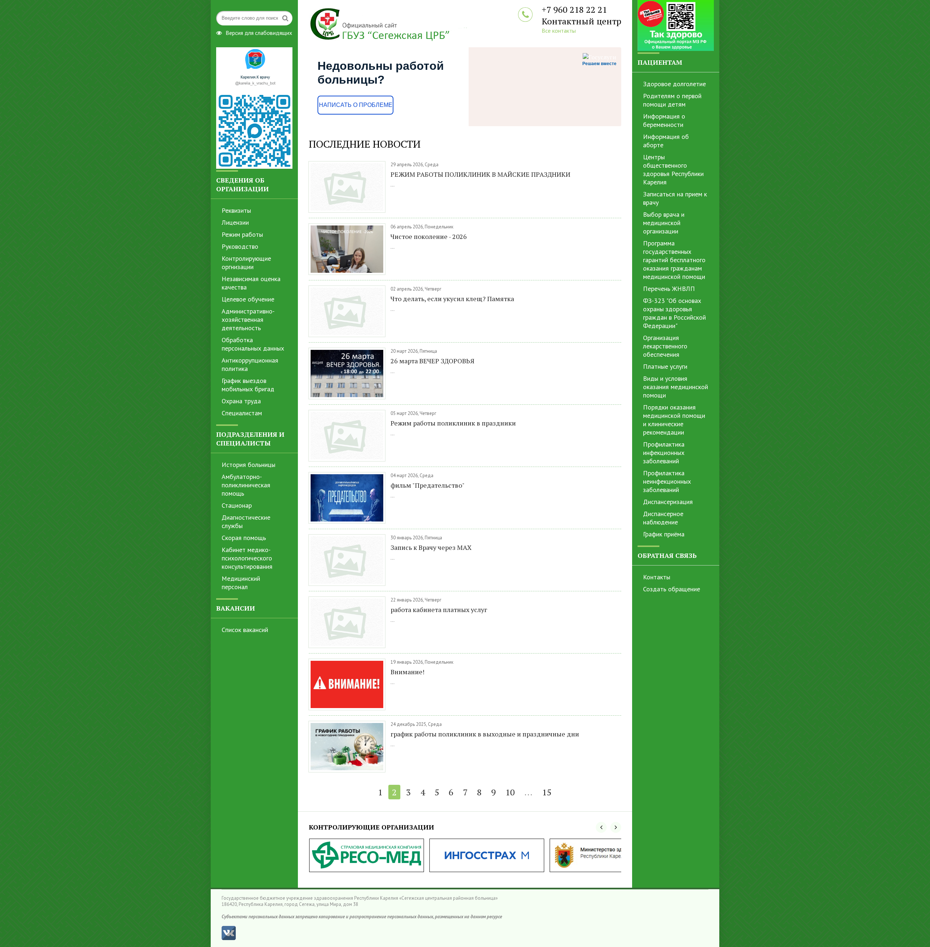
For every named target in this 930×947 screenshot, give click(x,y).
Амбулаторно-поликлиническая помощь (246, 485)
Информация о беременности (664, 120)
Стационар (237, 505)
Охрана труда (241, 401)
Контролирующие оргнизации (246, 262)
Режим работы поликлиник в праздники (453, 423)
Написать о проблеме (355, 105)
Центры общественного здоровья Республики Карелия (673, 169)
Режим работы (242, 234)
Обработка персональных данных (253, 344)
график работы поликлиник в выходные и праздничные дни (485, 734)
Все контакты (559, 30)
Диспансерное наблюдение (663, 518)
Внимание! (407, 671)
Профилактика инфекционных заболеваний (663, 452)
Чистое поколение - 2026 (429, 236)
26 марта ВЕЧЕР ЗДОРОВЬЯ (432, 360)
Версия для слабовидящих (259, 32)
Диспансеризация (668, 502)
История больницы (248, 464)
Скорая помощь (244, 538)
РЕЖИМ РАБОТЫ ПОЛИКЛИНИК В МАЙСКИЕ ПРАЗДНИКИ (480, 174)
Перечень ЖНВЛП (669, 288)
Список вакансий (245, 630)
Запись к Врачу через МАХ (431, 547)
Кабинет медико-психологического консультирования (247, 558)
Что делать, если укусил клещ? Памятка (452, 298)
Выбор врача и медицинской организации (663, 222)
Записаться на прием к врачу (675, 198)
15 (546, 792)
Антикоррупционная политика (250, 364)
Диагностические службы (246, 521)
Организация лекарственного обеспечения (665, 346)
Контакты (656, 577)
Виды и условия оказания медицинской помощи (675, 386)
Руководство (240, 246)
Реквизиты (236, 210)
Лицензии (235, 222)
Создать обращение (671, 589)
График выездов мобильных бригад (248, 384)
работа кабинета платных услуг (439, 609)
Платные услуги (665, 366)
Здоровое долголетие (674, 84)
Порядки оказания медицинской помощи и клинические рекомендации (674, 419)
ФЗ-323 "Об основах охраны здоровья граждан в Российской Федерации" (674, 313)
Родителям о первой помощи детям (672, 100)
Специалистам (242, 413)
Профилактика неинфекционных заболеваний (667, 481)
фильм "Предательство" (428, 485)
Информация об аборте (666, 140)
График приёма (663, 534)
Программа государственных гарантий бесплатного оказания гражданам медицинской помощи (674, 260)
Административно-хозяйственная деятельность (248, 319)
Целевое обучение (248, 299)
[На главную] (399, 23)
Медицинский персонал (241, 582)
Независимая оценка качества (251, 283)
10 (510, 792)
